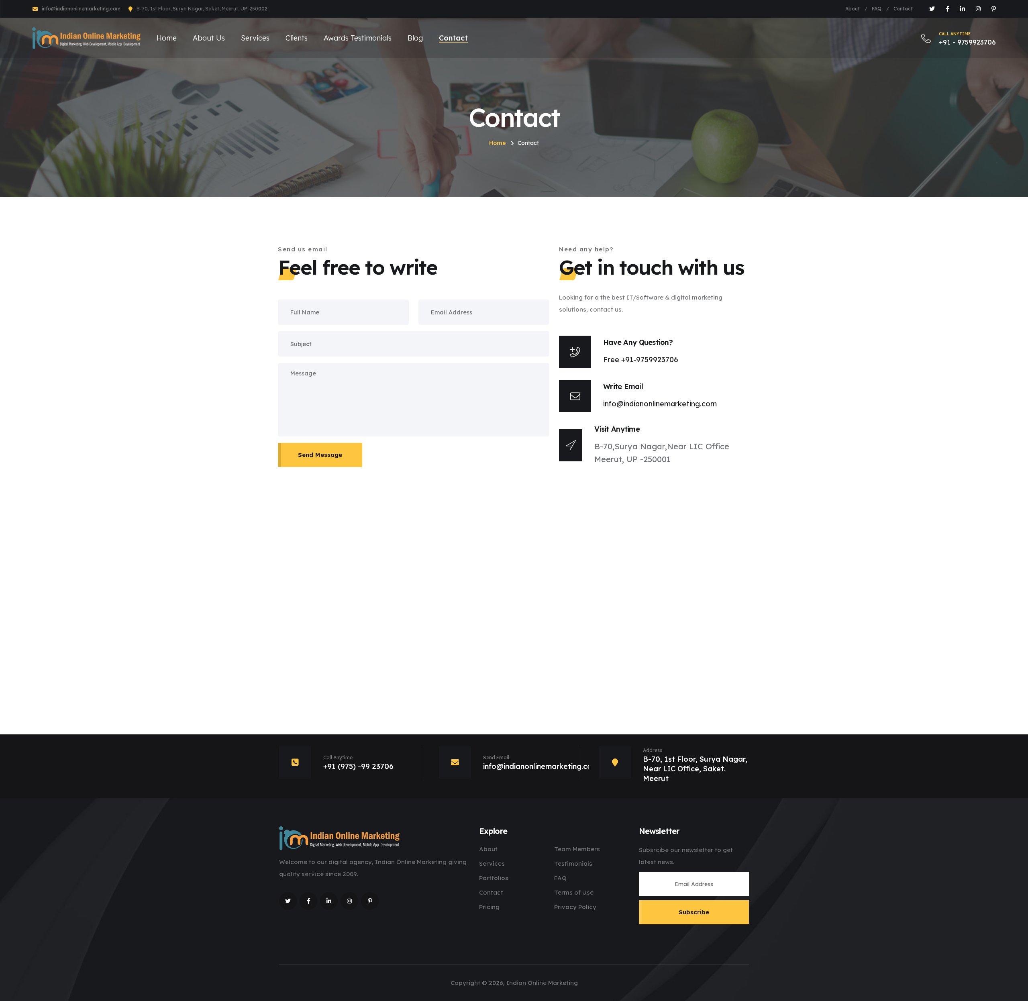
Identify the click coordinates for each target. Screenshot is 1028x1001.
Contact (903, 9)
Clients (297, 38)
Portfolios (493, 878)
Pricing (489, 907)
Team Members (577, 849)
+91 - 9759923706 (967, 38)
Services (255, 38)
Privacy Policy (575, 907)
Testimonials (573, 863)
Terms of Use (574, 892)
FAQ (876, 9)
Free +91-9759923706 (640, 359)
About (852, 9)
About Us (209, 38)
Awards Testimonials (358, 38)
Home (167, 38)
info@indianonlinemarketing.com (81, 9)
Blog (415, 38)
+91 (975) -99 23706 (358, 766)
